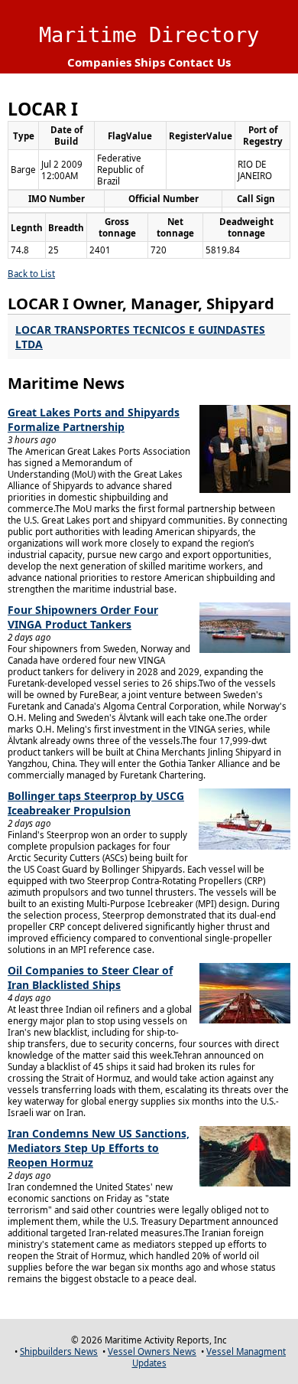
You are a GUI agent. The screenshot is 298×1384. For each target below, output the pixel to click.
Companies (99, 62)
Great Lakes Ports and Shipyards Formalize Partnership (94, 419)
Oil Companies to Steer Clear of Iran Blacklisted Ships (90, 977)
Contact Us (199, 62)
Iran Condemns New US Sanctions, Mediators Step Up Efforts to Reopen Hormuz (98, 1148)
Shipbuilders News (59, 1351)
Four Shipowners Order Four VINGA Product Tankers (83, 617)
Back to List (31, 273)
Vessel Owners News (152, 1351)
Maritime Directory (149, 35)
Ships (149, 62)
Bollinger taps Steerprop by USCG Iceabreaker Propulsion (96, 803)
